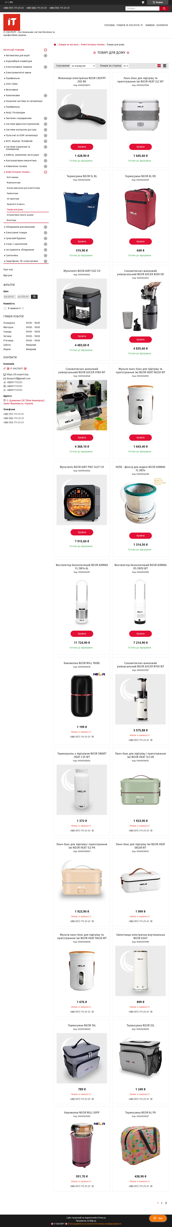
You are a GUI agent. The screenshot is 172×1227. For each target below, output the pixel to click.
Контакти (162, 25)
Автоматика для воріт (18, 55)
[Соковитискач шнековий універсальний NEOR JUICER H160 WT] (82, 405)
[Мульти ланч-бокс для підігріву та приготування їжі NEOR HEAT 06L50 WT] (140, 405)
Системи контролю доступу (21, 129)
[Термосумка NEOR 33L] (140, 1058)
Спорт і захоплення (16, 244)
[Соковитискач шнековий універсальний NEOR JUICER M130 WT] (140, 699)
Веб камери (12, 177)
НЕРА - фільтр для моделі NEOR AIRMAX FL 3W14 (140, 468)
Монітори (11, 220)
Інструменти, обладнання (20, 249)
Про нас (8, 269)
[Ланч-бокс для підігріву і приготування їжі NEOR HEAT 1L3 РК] (82, 880)
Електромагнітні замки (18, 72)
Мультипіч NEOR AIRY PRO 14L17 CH (82, 467)
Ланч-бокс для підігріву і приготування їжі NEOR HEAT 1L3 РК (81, 846)
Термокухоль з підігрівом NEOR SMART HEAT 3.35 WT (81, 755)
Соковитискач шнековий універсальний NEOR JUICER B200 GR (140, 272)
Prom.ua (102, 1218)
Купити (82, 146)
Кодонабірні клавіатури (19, 61)
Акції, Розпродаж (15, 112)
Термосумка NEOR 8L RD (140, 176)
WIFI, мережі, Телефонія (19, 141)
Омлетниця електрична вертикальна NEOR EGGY (140, 936)
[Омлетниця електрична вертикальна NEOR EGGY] (140, 971)
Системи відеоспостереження (22, 124)
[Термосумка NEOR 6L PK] (140, 1145)
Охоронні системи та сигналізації (24, 101)
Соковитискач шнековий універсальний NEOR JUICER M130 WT (140, 665)
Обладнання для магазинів (20, 226)
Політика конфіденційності (108, 1224)
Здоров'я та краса (16, 204)
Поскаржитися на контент (81, 1224)
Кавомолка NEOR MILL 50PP (81, 1112)
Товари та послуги (128, 25)
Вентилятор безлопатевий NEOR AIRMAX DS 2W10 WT (140, 566)
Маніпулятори (13, 182)
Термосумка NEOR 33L (140, 1025)
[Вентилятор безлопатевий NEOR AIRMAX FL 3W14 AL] (82, 601)
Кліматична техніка (16, 166)
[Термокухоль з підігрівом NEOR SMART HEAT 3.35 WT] (82, 790)
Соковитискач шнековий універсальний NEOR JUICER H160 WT (81, 370)
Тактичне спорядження (18, 118)
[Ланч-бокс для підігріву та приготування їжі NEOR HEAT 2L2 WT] (140, 114)
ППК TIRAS (12, 84)
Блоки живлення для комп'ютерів (23, 188)
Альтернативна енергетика (21, 160)
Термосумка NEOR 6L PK (140, 1112)
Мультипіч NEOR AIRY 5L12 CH (81, 270)
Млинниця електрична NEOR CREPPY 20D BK (82, 80)
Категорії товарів (13, 49)
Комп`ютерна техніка (92, 44)
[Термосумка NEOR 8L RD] (140, 209)
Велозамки (12, 89)
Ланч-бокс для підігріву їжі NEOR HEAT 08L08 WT (140, 846)
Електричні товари (16, 232)
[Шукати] (164, 8)
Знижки (150, 25)
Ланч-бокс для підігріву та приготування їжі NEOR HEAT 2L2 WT (140, 80)
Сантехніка (12, 255)
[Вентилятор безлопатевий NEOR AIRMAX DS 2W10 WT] (140, 601)
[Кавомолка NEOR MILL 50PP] (82, 1145)
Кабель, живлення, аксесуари (22, 154)
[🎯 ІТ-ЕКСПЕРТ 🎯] (11, 22)
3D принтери (13, 198)
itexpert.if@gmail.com (18, 378)
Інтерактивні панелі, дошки (20, 215)
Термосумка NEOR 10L (82, 1025)
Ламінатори (12, 193)
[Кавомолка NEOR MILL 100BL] (82, 696)
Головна (109, 25)
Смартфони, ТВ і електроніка (22, 261)
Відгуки (7, 275)
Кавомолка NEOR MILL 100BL (82, 663)
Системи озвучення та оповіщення (18, 148)
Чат (160, 1218)
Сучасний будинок (16, 238)
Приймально (13, 78)
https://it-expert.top (18, 374)
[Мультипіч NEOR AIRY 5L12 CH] (82, 304)
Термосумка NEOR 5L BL (82, 176)
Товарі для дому (15, 209)
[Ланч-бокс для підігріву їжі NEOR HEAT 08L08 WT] (140, 880)
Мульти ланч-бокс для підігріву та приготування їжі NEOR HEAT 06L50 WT (140, 370)
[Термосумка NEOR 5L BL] (82, 209)
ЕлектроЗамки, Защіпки (19, 66)
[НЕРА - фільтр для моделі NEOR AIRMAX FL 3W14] (140, 503)
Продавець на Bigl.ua (86, 1221)
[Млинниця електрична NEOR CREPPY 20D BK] (82, 114)
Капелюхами (13, 95)
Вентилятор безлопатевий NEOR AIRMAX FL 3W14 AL (82, 566)
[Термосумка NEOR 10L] (82, 1058)
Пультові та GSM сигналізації (22, 135)
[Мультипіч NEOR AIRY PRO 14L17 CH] (82, 500)
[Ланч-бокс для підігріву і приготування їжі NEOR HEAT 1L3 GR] (140, 790)
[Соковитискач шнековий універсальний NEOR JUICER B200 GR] (140, 307)
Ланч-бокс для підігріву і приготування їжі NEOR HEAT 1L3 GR (140, 755)
